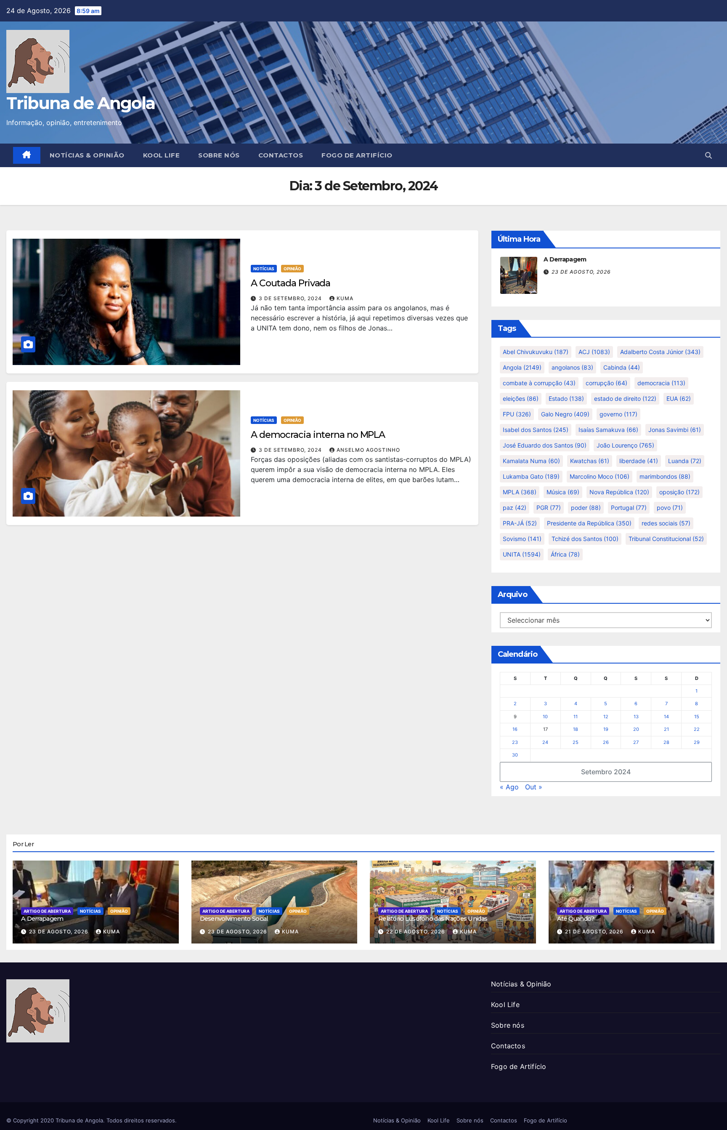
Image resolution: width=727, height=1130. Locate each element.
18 (575, 729)
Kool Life (161, 155)
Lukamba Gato (531, 476)
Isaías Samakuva (608, 429)
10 (545, 717)
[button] (708, 155)
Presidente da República (589, 523)
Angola (522, 367)
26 (606, 742)
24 (545, 742)
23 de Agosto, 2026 (581, 272)
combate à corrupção (539, 382)
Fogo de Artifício (357, 155)
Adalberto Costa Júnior (660, 351)
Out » (533, 787)
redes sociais (666, 523)
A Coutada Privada (290, 283)
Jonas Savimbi (674, 429)
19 (605, 729)
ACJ (594, 351)
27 (636, 742)
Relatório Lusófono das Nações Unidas (432, 918)
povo (670, 507)
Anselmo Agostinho (368, 450)
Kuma (345, 298)
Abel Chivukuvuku (535, 351)
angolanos (572, 367)
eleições (521, 398)
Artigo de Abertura (47, 911)
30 (515, 755)
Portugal (629, 507)
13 (636, 717)
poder (586, 507)
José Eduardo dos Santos (544, 445)
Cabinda (621, 367)
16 (514, 729)
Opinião (292, 268)
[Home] (26, 155)
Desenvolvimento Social (234, 918)
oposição (679, 492)
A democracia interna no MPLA (318, 434)
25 (575, 742)
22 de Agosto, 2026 (416, 931)
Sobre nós (219, 155)
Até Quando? (575, 918)
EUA (678, 398)
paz (514, 507)
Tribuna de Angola (80, 103)
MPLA (519, 492)
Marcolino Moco (599, 476)
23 (515, 742)
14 (666, 717)
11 (575, 717)
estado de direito (625, 398)
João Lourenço (625, 445)
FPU (517, 414)
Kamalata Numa (531, 460)
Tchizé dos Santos (585, 538)
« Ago (509, 787)
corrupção (606, 382)
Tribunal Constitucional (666, 538)
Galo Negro (565, 414)
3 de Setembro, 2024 (291, 298)
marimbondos (664, 476)
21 (666, 729)
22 (697, 729)
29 (697, 742)
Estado (566, 398)
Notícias (263, 268)
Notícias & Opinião (87, 155)
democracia (661, 382)
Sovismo (522, 538)
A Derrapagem (565, 259)
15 (696, 717)
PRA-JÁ (520, 523)
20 (636, 729)
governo (618, 414)
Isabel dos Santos (535, 429)
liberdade (638, 460)
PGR (548, 507)
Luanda (684, 460)
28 (666, 742)
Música (563, 492)
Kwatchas (589, 460)
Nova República (619, 492)
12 (605, 717)
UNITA (522, 554)
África (565, 554)
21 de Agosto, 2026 (595, 931)
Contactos (280, 155)
